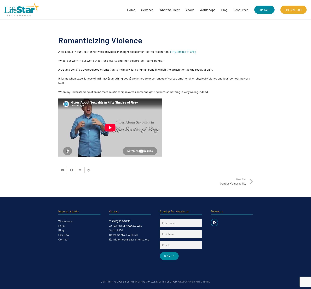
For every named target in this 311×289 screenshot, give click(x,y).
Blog (61, 230)
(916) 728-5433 (121, 221)
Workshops (65, 221)
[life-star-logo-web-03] (21, 9)
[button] (156, 9)
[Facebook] (214, 222)
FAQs (61, 226)
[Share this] (71, 170)
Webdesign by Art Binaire (194, 281)
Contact (63, 239)
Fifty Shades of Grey (183, 51)
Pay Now (63, 235)
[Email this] (62, 170)
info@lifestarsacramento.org (131, 239)
